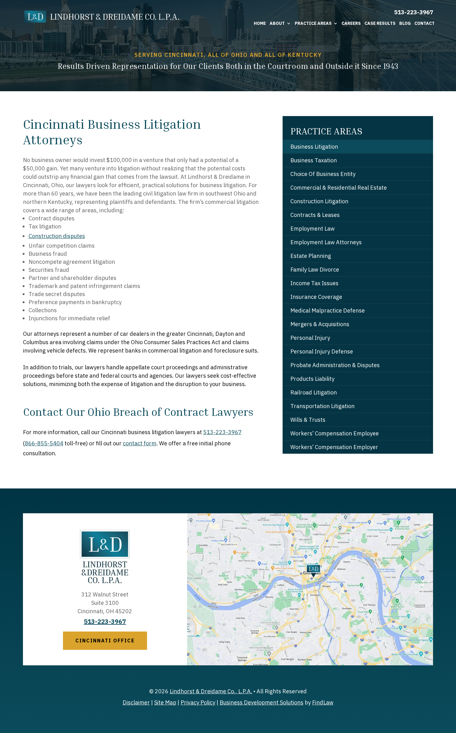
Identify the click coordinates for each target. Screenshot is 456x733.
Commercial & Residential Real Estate (338, 187)
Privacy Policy (198, 702)
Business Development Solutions (261, 702)
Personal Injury (310, 337)
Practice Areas (313, 23)
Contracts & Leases (315, 214)
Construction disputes (57, 236)
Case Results (380, 23)
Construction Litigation (319, 201)
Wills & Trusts (307, 419)
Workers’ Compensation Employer (334, 447)
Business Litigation (314, 146)
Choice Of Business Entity (322, 174)
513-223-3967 (413, 12)
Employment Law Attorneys (326, 242)
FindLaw (322, 702)
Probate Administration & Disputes (335, 365)
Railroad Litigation (313, 392)
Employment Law (312, 228)
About (277, 23)
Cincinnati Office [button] (105, 640)
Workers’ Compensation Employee (334, 433)
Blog (405, 23)
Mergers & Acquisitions (319, 324)
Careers (351, 23)
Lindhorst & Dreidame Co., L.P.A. (211, 691)
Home (260, 23)
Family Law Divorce (314, 269)
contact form (139, 443)
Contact (424, 23)
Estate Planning (310, 255)
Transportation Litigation (322, 406)
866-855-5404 (44, 443)
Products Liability (312, 378)
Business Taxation (313, 160)
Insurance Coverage (316, 296)
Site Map (165, 702)
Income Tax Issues (314, 283)
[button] (450, 688)
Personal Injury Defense (321, 351)
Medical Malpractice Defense (327, 310)
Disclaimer (136, 702)
